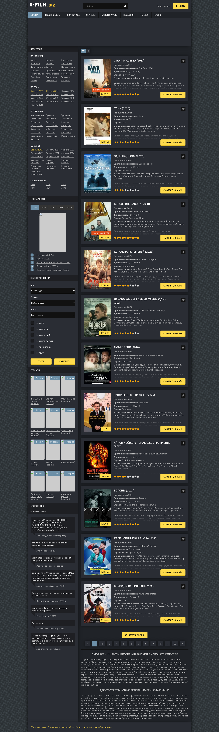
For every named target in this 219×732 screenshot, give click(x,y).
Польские (50, 132)
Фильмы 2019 (52, 98)
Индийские (36, 122)
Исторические (68, 67)
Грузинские (51, 136)
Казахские (35, 129)
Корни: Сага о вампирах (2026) (51, 601)
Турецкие (65, 115)
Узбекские (51, 129)
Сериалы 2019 (37, 156)
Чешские (35, 139)
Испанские (36, 132)
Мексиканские (68, 136)
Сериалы (90, 15)
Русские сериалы (50, 161)
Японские (65, 122)
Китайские (51, 118)
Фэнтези (65, 80)
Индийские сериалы (36, 167)
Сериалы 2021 (52, 153)
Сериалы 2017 (67, 156)
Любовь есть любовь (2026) (50, 628)
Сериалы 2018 (52, 156)
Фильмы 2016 (52, 101)
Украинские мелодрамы (36, 172)
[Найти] (125, 6)
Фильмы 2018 (67, 98)
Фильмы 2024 (67, 91)
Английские (66, 118)
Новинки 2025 (73, 15)
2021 (48, 188)
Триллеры (65, 77)
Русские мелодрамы (67, 167)
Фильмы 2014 (37, 105)
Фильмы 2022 (52, 94)
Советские (51, 122)
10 (138, 94)
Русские (50, 115)
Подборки (129, 15)
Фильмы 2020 (37, 98)
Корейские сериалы (51, 167)
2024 (48, 184)
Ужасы (34, 80)
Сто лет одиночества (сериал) (51, 535)
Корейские (36, 118)
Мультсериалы (109, 15)
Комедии (35, 70)
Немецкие (66, 125)
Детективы (66, 63)
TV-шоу (144, 15)
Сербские (66, 132)
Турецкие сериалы (65, 161)
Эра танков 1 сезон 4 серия (49, 565)
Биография (66, 60)
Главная (35, 15)
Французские (37, 125)
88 (175, 643)
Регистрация (163, 6)
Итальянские (52, 125)
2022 (33, 188)
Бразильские (37, 136)
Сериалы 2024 (52, 150)
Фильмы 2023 (37, 94)
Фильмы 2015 (67, 101)
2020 (63, 188)
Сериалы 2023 (67, 150)
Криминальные (53, 70)
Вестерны (35, 63)
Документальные (37, 67)
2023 (63, 184)
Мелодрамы (67, 70)
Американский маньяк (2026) (50, 586)
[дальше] (182, 643)
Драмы (49, 67)
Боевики (50, 60)
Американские (37, 115)
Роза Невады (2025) (46, 616)
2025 (33, 184)
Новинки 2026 (52, 15)
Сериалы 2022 (37, 153)
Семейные (35, 77)
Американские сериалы (37, 161)
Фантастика (51, 80)
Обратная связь (38, 727)
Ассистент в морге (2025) (48, 648)
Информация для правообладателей (94, 727)
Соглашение (54, 727)
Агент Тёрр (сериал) (46, 550)
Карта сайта (68, 727)
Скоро (157, 15)
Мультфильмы (37, 74)
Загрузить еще (137, 635)
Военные (50, 63)
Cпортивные (52, 77)
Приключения (67, 74)
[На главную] (42, 6)
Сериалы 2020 (67, 153)
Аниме (34, 60)
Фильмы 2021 (67, 94)
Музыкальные (52, 74)
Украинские (66, 129)
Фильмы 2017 (37, 101)
